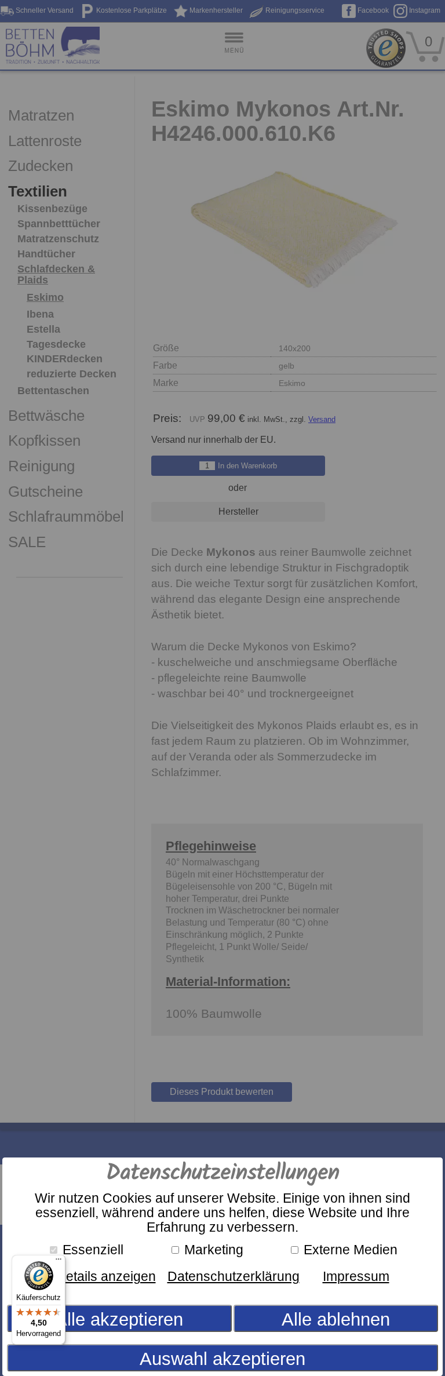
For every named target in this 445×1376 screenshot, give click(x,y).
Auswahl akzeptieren (222, 1359)
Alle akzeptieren (119, 1319)
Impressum (356, 1276)
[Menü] (58, 1262)
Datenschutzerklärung (233, 1276)
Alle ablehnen (336, 1319)
